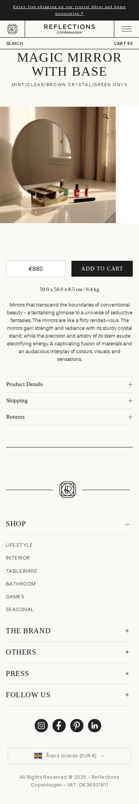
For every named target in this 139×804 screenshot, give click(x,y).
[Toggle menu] (126, 29)
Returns (15, 417)
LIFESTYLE (19, 545)
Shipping (17, 400)
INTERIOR (18, 557)
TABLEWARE (21, 571)
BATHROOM (21, 583)
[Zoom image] (106, 117)
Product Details (24, 384)
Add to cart (102, 268)
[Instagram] (41, 725)
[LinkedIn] (94, 725)
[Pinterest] (76, 725)
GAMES (15, 596)
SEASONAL (20, 609)
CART (123, 43)
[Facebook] (59, 725)
